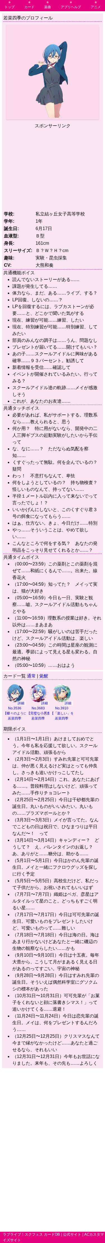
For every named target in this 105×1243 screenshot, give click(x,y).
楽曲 (47, 7)
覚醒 (43, 676)
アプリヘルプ (71, 7)
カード (29, 7)
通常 (31, 676)
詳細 (21, 703)
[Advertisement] (52, 168)
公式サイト (72, 1234)
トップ (9, 7)
